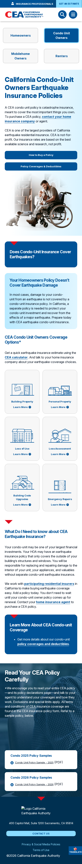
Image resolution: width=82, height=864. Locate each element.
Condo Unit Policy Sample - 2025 (34, 762)
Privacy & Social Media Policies (41, 844)
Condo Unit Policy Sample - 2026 (34, 784)
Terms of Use (41, 849)
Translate (75, 852)
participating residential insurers (49, 584)
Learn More (20, 407)
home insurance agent (53, 602)
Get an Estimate (69, 3)
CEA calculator (16, 357)
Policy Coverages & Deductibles (41, 166)
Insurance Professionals (34, 3)
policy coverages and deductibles (43, 644)
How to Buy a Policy (41, 154)
